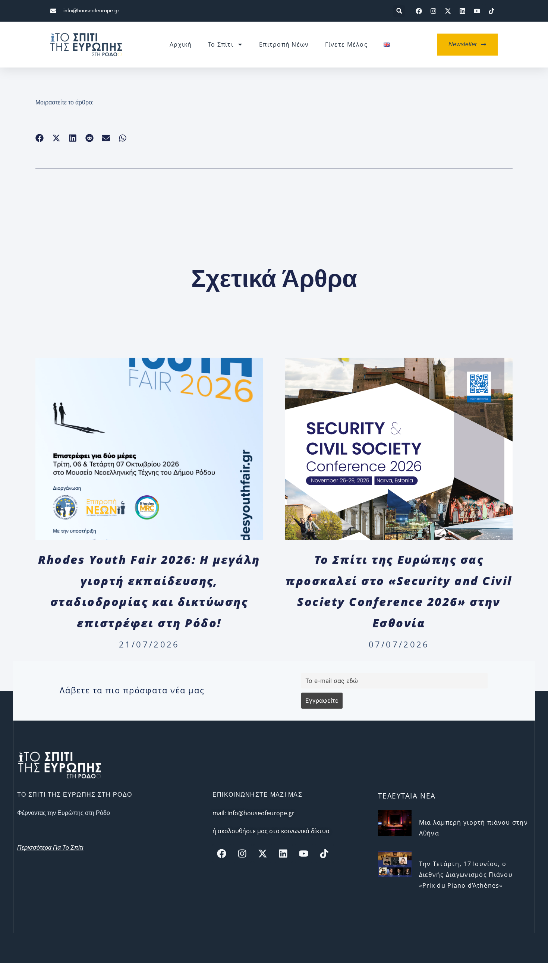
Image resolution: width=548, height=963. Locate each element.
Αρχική (181, 44)
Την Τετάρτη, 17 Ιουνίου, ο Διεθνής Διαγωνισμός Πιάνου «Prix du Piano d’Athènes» (466, 875)
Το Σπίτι (220, 44)
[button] (399, 11)
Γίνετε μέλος (346, 44)
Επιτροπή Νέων (284, 44)
